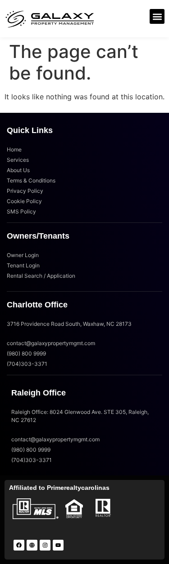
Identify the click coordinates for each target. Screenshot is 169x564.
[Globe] (32, 545)
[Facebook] (19, 545)
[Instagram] (45, 545)
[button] (157, 16)
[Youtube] (58, 545)
